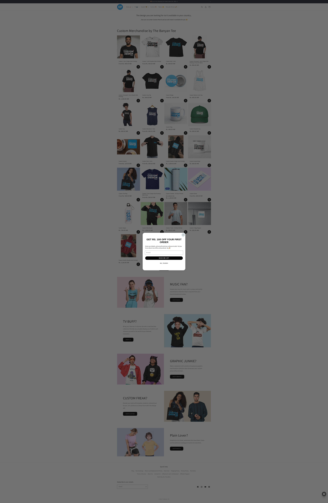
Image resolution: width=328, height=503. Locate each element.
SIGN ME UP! (164, 258)
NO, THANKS (164, 263)
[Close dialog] (183, 235)
